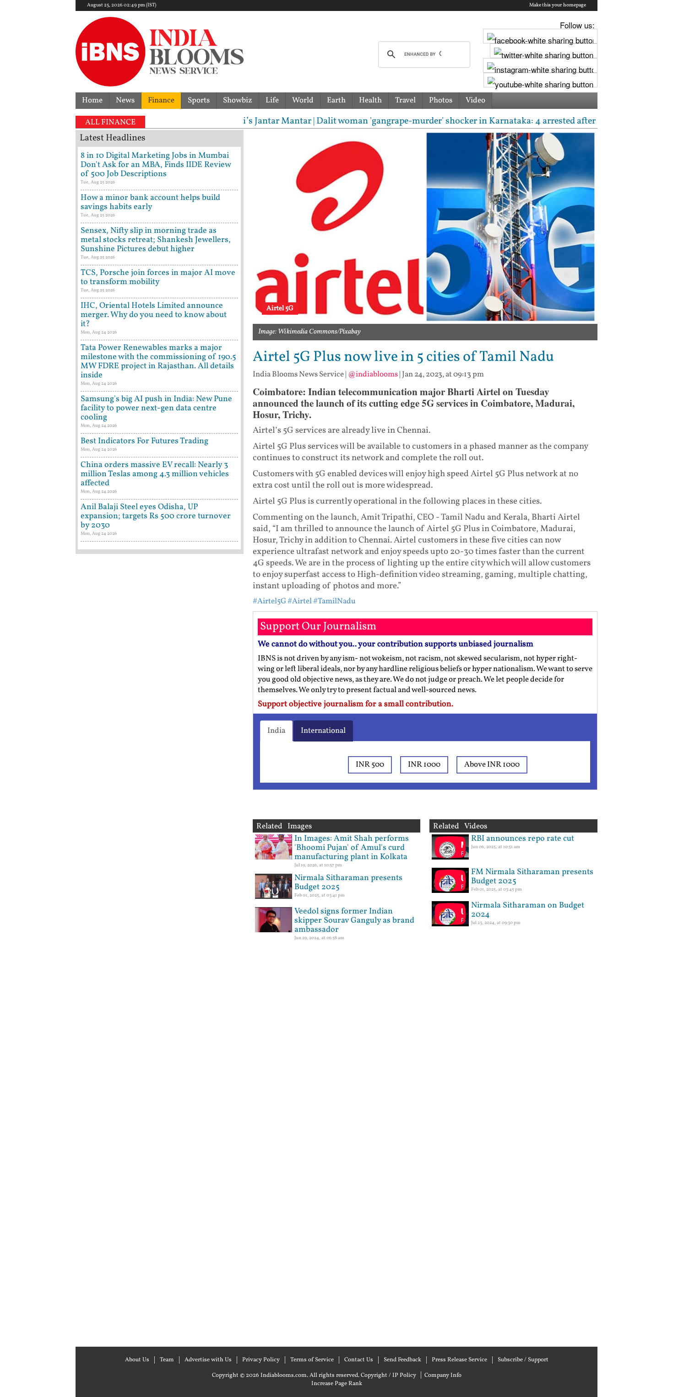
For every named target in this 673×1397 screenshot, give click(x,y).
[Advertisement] (160, 949)
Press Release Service (459, 1360)
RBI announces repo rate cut (522, 838)
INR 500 (370, 764)
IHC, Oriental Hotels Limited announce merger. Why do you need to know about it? (154, 315)
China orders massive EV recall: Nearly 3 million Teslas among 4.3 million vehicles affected (155, 474)
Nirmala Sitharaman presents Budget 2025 (348, 882)
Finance (161, 100)
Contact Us (358, 1360)
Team (167, 1360)
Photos (440, 100)
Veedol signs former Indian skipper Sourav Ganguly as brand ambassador (354, 920)
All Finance (110, 122)
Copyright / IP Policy (388, 1375)
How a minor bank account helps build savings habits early (150, 202)
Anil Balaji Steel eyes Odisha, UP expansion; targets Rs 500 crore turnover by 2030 (156, 516)
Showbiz (237, 100)
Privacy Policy (261, 1360)
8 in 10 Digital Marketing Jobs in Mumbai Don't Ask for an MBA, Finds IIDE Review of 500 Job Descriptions (156, 165)
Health (370, 100)
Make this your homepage (557, 5)
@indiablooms (373, 374)
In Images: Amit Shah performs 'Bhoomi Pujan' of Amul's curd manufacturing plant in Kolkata (351, 848)
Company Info (442, 1375)
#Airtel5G (269, 601)
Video (475, 100)
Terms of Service (312, 1360)
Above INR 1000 (492, 764)
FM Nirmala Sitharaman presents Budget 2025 (532, 876)
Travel (405, 100)
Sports (199, 100)
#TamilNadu (334, 601)
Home (92, 100)
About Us (137, 1360)
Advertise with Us (208, 1360)
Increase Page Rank (336, 1384)
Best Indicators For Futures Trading (144, 441)
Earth (336, 100)
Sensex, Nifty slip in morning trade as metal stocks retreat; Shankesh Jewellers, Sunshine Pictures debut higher (156, 240)
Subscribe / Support (523, 1360)
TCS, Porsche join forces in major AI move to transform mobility (158, 277)
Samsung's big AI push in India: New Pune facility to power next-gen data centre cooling (156, 408)
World (303, 100)
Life (272, 100)
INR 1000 (424, 764)
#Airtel (300, 601)
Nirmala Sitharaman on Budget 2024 (527, 910)
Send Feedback (402, 1360)
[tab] (276, 730)
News (125, 100)
